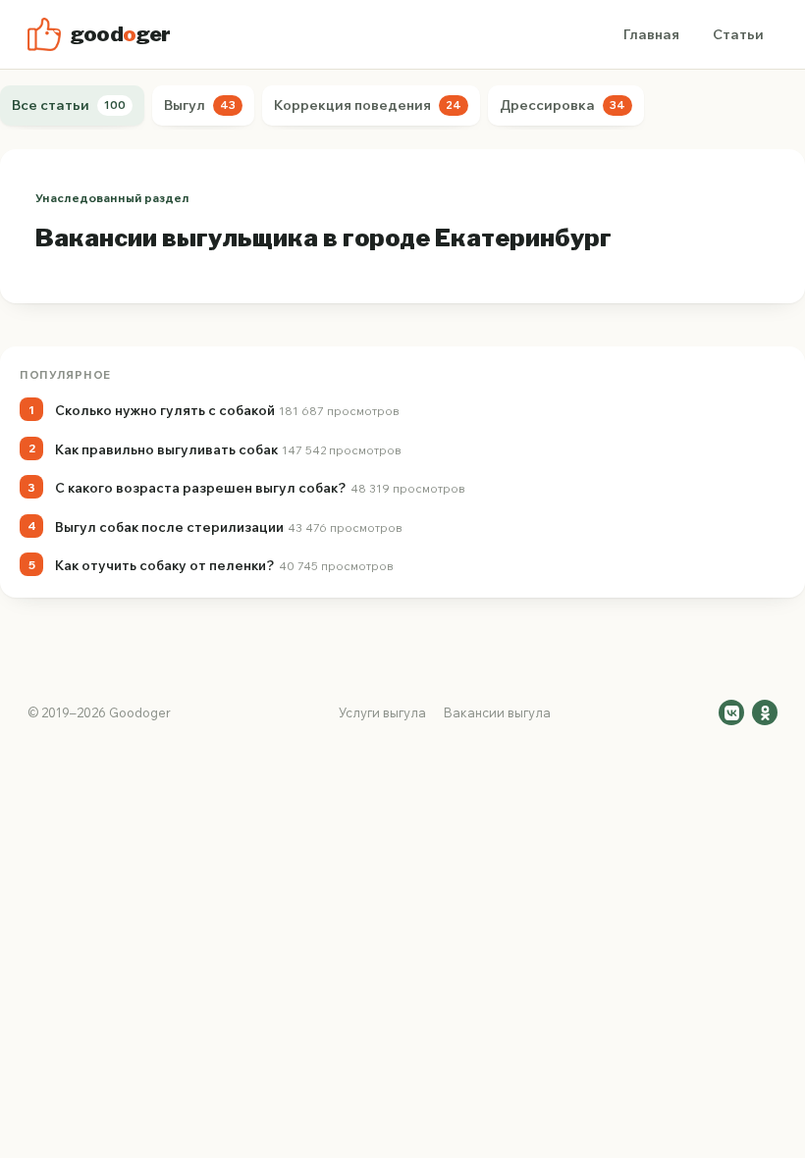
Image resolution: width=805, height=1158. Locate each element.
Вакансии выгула (497, 712)
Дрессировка (562, 105)
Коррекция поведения (367, 105)
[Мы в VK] (731, 712)
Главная (651, 34)
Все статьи (69, 105)
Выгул (200, 105)
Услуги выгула (382, 712)
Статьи (738, 34)
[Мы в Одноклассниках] (765, 712)
